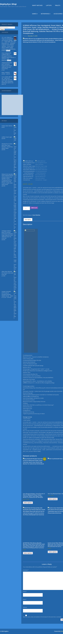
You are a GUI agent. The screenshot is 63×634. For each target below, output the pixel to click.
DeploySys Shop (8, 4)
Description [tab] (28, 219)
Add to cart (34, 207)
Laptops (49, 5)
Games (34, 13)
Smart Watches (37, 5)
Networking (45, 13)
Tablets (57, 5)
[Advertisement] (14, 105)
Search (2, 29)
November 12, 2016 (32, 36)
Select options (28, 502)
